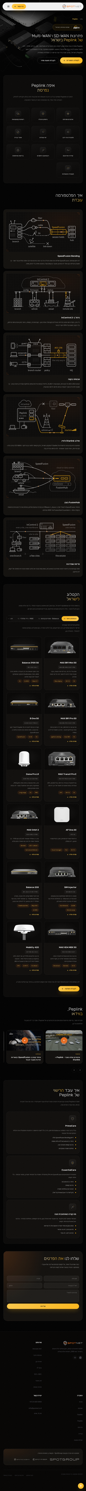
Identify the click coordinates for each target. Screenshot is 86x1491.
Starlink (80, 1414)
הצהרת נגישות (7, 1475)
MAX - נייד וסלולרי (25, 619)
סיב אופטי (39, 1381)
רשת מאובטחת (37, 1349)
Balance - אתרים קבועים (48, 619)
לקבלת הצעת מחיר (48, 61)
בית (81, 19)
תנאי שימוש (29, 1475)
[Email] (75, 1358)
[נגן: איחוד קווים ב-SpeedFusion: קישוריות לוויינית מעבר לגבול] (24, 1040)
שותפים (80, 1408)
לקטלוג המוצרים (73, 60)
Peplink (80, 1421)
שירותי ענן (39, 1361)
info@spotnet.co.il (35, 1408)
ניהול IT (39, 1368)
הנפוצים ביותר (70, 619)
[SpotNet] (71, 6)
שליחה (43, 1306)
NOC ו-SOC (38, 1374)
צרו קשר (20, 6)
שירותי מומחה (37, 1387)
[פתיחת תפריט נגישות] (81, 1486)
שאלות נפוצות (78, 1440)
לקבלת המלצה (70, 989)
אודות (81, 1402)
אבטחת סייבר (37, 1355)
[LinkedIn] (80, 1358)
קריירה (80, 1434)
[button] (62, 663)
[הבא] (74, 1070)
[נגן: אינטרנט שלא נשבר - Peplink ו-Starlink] (64, 1040)
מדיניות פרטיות (19, 1475)
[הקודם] (80, 1070)
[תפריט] (8, 6)
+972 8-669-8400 (36, 1402)
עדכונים (80, 1427)
